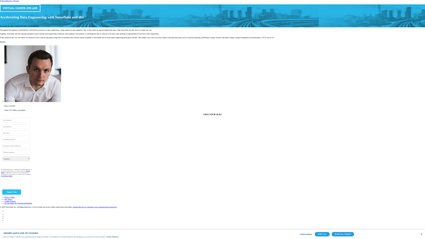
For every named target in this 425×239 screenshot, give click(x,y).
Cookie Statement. (112, 237)
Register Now (12, 192)
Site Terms (8, 199)
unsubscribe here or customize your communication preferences (95, 207)
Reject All (322, 234)
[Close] (421, 234)
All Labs (16, 1)
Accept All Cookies (343, 234)
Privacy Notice (9, 197)
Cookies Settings (306, 234)
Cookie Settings (9, 201)
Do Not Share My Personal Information (18, 203)
